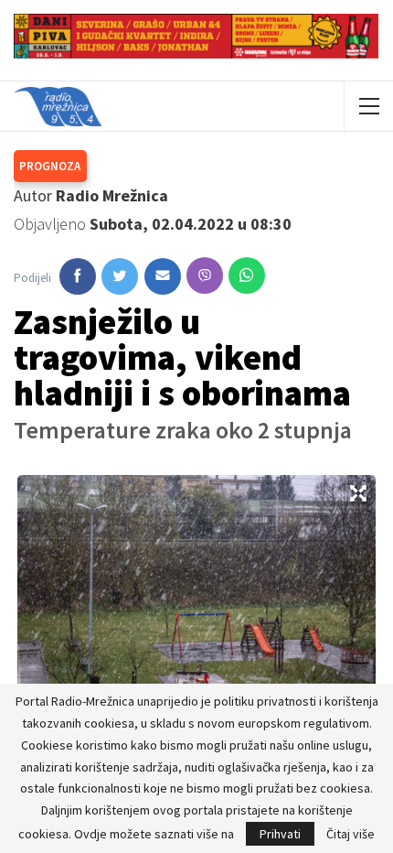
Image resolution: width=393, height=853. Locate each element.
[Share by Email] (162, 276)
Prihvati (280, 834)
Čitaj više (350, 833)
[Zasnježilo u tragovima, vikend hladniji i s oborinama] (77, 276)
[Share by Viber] (204, 275)
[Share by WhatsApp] (246, 275)
